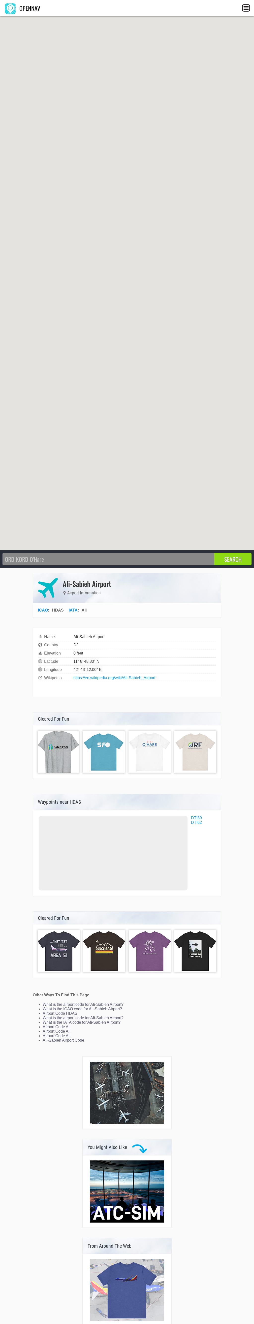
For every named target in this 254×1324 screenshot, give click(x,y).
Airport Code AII (56, 1027)
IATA (73, 610)
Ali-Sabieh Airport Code (63, 1040)
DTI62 (196, 822)
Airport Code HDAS (60, 1013)
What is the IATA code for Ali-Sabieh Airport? (82, 1022)
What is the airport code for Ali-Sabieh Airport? (83, 1004)
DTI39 (196, 818)
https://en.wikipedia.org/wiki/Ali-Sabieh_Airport (114, 678)
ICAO (43, 610)
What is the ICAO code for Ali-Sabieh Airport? (82, 1009)
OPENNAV (29, 7)
